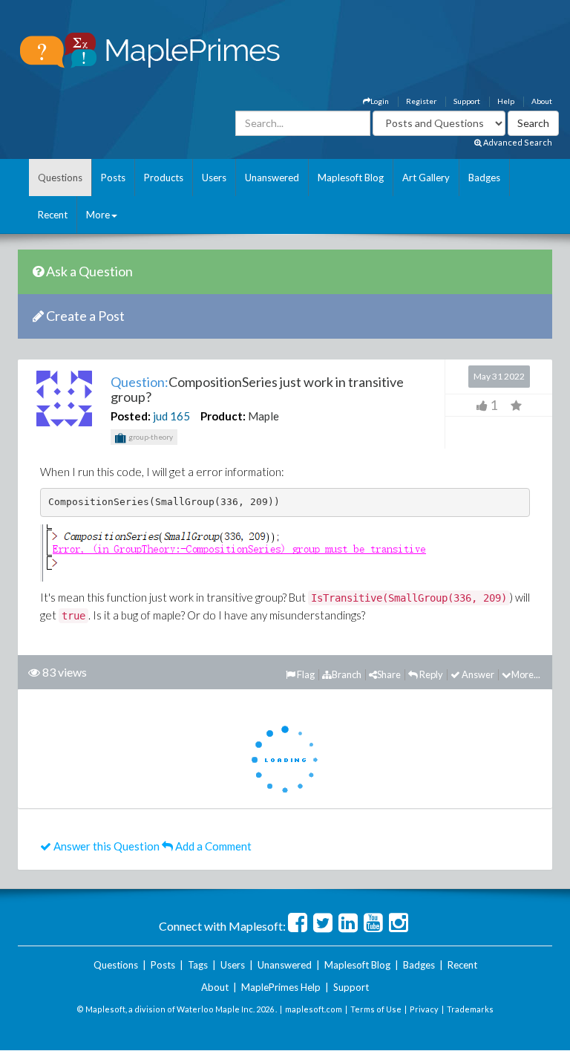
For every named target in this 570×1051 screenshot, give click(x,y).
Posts (113, 177)
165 (180, 416)
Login (379, 101)
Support (466, 101)
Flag (305, 674)
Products (163, 177)
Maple (263, 416)
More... (525, 674)
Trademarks (470, 1009)
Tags (198, 965)
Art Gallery (426, 177)
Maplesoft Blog (351, 177)
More (98, 215)
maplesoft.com (313, 1009)
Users (214, 177)
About (541, 101)
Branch (346, 674)
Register (421, 101)
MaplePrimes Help (281, 987)
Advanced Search (517, 142)
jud (160, 416)
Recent (53, 215)
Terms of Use (376, 1009)
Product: (223, 416)
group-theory (150, 436)
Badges (484, 177)
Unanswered (272, 177)
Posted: (131, 416)
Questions (60, 177)
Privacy (424, 1009)
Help (505, 101)
